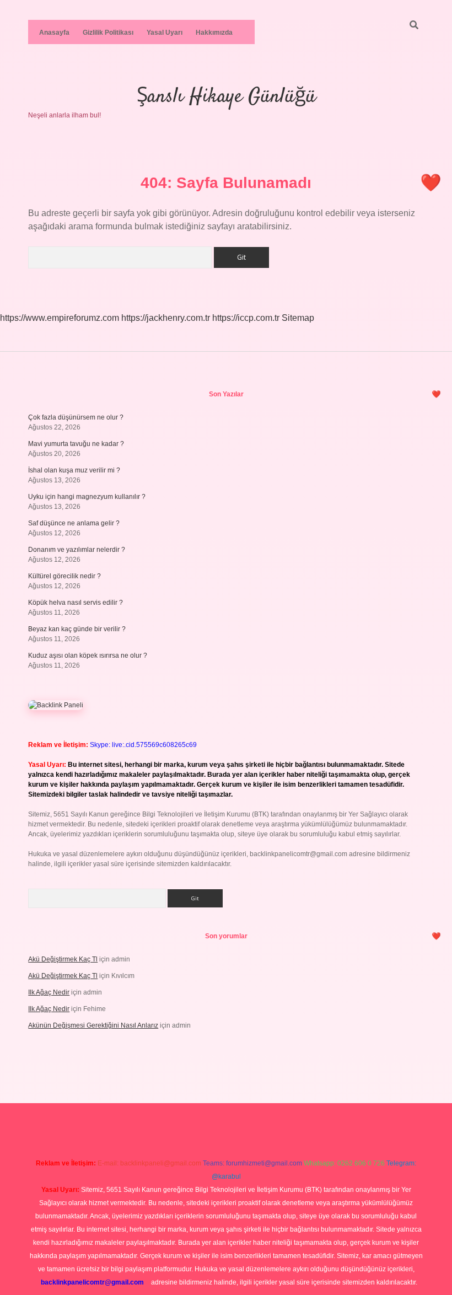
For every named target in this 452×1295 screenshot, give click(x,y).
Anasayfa (54, 32)
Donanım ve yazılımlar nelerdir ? (76, 550)
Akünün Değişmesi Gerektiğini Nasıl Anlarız (93, 1025)
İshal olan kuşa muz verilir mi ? (74, 470)
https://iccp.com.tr (245, 318)
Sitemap (298, 318)
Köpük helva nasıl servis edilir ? (75, 602)
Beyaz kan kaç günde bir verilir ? (77, 629)
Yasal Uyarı (164, 32)
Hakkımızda (214, 32)
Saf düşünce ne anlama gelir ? (74, 523)
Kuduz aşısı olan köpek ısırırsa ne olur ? (87, 655)
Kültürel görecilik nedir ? (64, 576)
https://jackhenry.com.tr (165, 318)
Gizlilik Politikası (108, 32)
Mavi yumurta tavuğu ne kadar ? (76, 444)
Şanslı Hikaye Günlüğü (226, 96)
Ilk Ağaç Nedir (48, 992)
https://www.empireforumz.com (59, 318)
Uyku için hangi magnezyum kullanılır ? (87, 497)
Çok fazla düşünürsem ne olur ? (75, 417)
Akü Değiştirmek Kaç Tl (63, 959)
